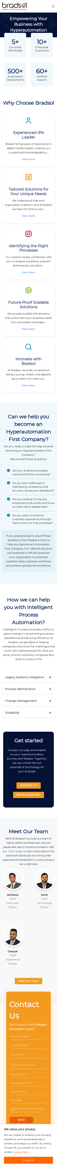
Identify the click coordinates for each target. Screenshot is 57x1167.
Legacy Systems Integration (24, 677)
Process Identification (20, 689)
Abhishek (13, 894)
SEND (21, 1119)
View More (28, 159)
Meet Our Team (28, 980)
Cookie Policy (21, 1152)
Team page (15, 851)
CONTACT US (28, 785)
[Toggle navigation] (53, 6)
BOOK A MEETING (28, 794)
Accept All (28, 1160)
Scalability (12, 712)
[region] (28, 1145)
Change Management (21, 701)
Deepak (13, 951)
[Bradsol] (14, 6)
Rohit (44, 894)
